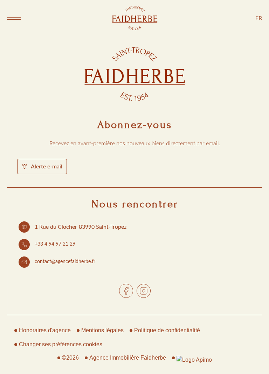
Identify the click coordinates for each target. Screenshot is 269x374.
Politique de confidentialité (167, 330)
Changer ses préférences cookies (60, 344)
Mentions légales (102, 330)
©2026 (70, 358)
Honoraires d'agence (45, 330)
